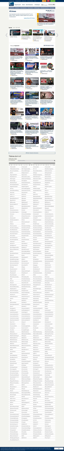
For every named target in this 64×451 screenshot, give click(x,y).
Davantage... (52, 7)
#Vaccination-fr (30, 7)
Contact (35, 0)
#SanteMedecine (23, 7)
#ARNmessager (37, 7)
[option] (14, 33)
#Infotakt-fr (17, 7)
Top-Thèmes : (11, 7)
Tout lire (17, 27)
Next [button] (57, 35)
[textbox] (36, 161)
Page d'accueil (18, 4)
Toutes (32, 163)
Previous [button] (6, 35)
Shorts (23, 4)
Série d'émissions (29, 4)
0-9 (54, 165)
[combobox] (36, 160)
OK (59, 448)
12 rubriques (37, 4)
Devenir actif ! (24, 0)
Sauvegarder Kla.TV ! (18, 0)
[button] (44, 1)
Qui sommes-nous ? (11, 0)
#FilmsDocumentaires (45, 7)
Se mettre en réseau (30, 0)
